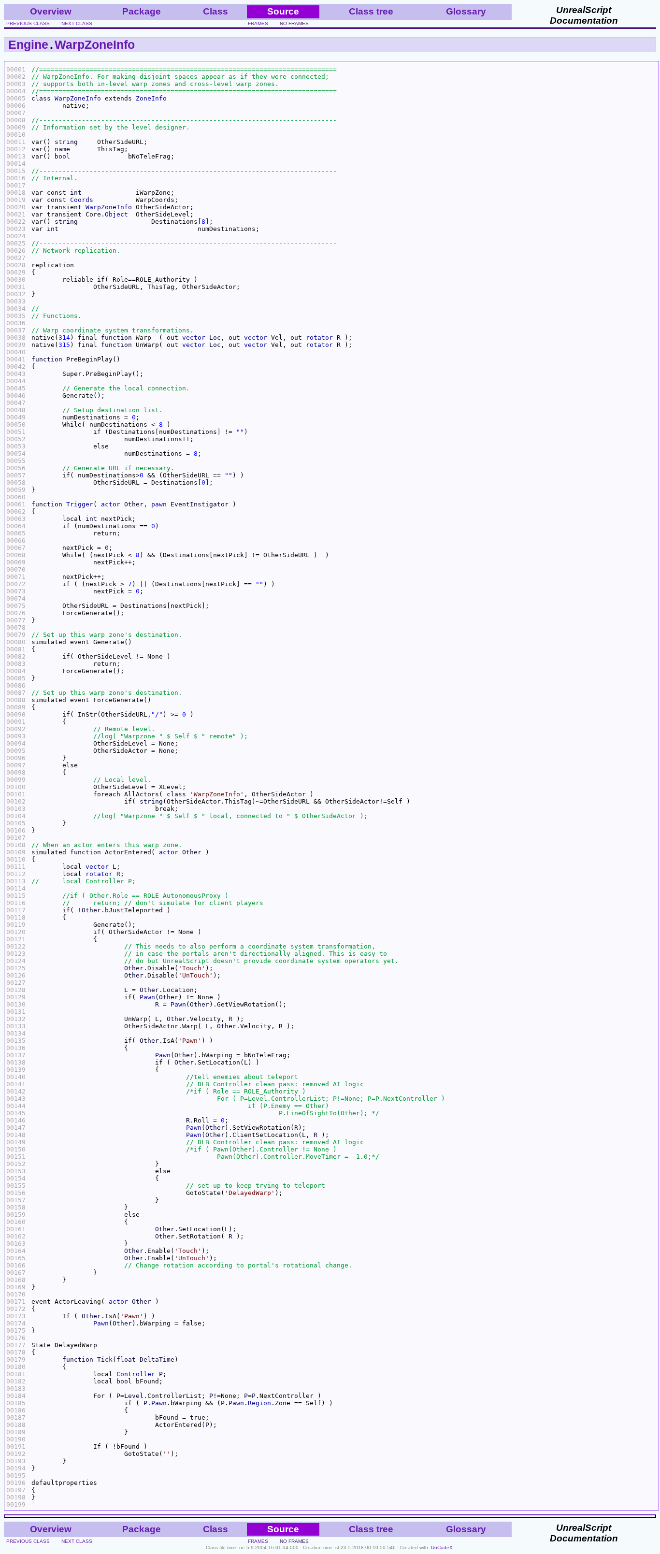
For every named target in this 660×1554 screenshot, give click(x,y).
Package (141, 11)
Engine (28, 44)
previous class (28, 23)
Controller (135, 1374)
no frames (294, 23)
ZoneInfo (151, 98)
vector (193, 337)
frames (258, 23)
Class (215, 11)
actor (110, 504)
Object (116, 214)
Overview (51, 11)
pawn (159, 504)
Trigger (79, 504)
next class (76, 23)
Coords (81, 199)
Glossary (466, 11)
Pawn (147, 997)
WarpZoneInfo (95, 44)
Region (259, 1403)
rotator (319, 337)
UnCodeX (442, 1547)
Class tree (371, 11)
